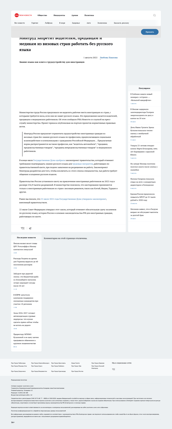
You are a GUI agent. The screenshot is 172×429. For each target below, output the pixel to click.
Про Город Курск (36, 366)
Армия (74, 15)
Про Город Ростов (77, 371)
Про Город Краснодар (58, 371)
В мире (62, 23)
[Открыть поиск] (154, 15)
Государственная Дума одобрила (49, 160)
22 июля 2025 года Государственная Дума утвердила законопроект (73, 199)
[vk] (23, 228)
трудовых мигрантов (82, 163)
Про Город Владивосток (39, 371)
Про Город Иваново (97, 363)
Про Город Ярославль (58, 363)
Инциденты (59, 15)
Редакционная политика (19, 380)
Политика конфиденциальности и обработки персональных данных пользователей (38, 411)
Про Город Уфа (76, 366)
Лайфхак (48, 23)
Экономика (102, 23)
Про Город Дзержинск (18, 371)
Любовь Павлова (109, 57)
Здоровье (76, 23)
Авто (89, 23)
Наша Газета (75, 363)
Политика (89, 15)
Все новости (20, 23)
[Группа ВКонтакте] (113, 369)
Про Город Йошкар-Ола (19, 366)
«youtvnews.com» (28, 386)
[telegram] (31, 228)
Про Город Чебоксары (18, 363)
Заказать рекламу (121, 23)
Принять (150, 32)
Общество (42, 15)
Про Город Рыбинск (57, 366)
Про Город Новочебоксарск (40, 363)
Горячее (34, 23)
